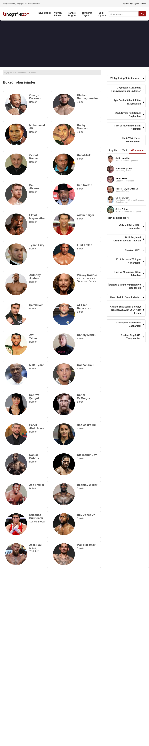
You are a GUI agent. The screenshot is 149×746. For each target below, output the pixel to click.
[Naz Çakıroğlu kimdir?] (65, 444)
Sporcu (33, 521)
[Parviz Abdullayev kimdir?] (17, 444)
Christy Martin (86, 334)
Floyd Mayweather (37, 216)
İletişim (143, 4)
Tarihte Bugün (72, 14)
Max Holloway (86, 544)
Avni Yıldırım (34, 336)
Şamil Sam (36, 304)
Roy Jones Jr (86, 514)
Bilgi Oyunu (102, 14)
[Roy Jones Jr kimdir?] (65, 534)
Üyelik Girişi (128, 4)
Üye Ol (136, 4)
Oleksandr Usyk (87, 454)
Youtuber (34, 551)
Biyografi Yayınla (87, 14)
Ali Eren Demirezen (84, 306)
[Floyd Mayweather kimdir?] (17, 234)
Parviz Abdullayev (36, 426)
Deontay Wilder (87, 484)
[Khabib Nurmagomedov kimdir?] (65, 114)
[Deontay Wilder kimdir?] (65, 504)
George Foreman (35, 97)
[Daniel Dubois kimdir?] (17, 474)
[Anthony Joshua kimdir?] (17, 294)
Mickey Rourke (87, 275)
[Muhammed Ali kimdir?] (17, 144)
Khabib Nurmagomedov (88, 97)
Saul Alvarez (34, 187)
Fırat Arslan (84, 245)
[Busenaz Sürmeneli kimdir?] (17, 534)
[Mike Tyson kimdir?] (17, 384)
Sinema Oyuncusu (86, 279)
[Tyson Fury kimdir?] (17, 264)
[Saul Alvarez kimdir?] (17, 204)
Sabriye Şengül (34, 396)
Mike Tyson (37, 364)
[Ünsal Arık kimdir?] (65, 174)
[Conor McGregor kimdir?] (65, 414)
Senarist (81, 278)
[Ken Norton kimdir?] (65, 204)
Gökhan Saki (85, 364)
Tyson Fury (36, 245)
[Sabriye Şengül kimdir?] (17, 414)
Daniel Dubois (34, 456)
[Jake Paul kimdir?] (17, 564)
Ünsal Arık (84, 155)
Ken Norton (84, 185)
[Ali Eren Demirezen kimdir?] (65, 324)
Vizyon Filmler (58, 14)
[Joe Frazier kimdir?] (17, 504)
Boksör (33, 102)
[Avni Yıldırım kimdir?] (17, 354)
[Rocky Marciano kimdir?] (65, 144)
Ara (142, 14)
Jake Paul (35, 544)
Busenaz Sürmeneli (36, 516)
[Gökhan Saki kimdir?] (65, 384)
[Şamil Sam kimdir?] (17, 324)
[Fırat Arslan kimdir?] (65, 264)
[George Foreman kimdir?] (17, 114)
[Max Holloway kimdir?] (65, 564)
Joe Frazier (36, 484)
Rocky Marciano (83, 127)
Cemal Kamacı (34, 157)
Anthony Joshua (35, 276)
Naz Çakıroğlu (86, 424)
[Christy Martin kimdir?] (65, 354)
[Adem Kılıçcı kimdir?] (65, 234)
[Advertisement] (74, 43)
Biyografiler (44, 13)
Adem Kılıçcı (85, 215)
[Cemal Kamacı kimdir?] (17, 174)
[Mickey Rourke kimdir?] (65, 294)
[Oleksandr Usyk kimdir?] (65, 474)
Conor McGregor (83, 396)
